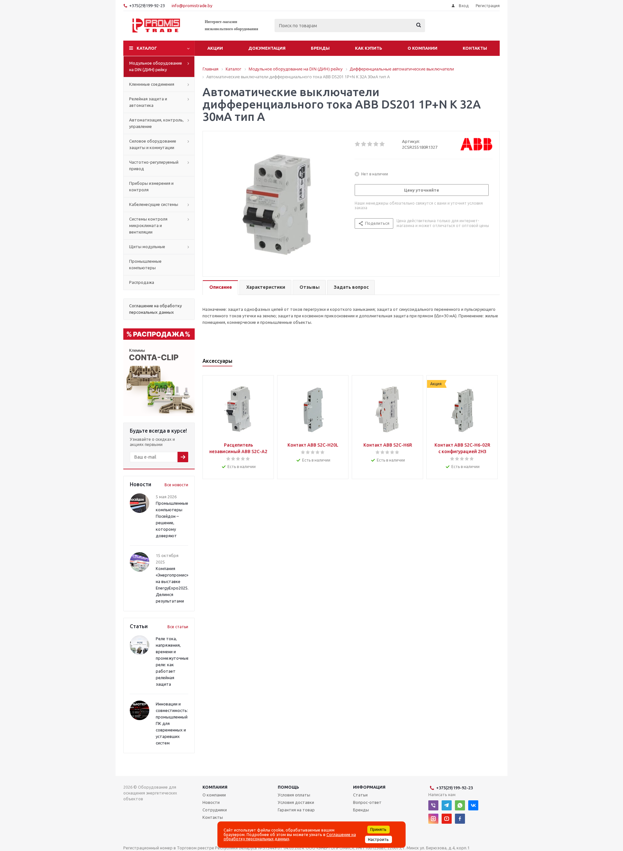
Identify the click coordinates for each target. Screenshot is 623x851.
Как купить (368, 48)
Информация (369, 787)
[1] (358, 144)
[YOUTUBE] (447, 819)
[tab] (220, 287)
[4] (376, 144)
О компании (422, 48)
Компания (214, 787)
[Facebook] (460, 819)
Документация (267, 48)
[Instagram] (433, 819)
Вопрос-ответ (367, 802)
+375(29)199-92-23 (147, 5)
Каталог (147, 48)
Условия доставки (296, 802)
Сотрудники (214, 809)
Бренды (320, 48)
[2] (364, 144)
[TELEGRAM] (447, 805)
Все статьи (177, 627)
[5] (382, 144)
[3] (370, 144)
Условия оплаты (294, 795)
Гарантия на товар (296, 809)
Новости (211, 802)
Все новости (176, 485)
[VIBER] (433, 805)
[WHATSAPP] (460, 805)
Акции (215, 48)
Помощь (288, 787)
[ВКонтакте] (473, 805)
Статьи (360, 795)
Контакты (475, 48)
